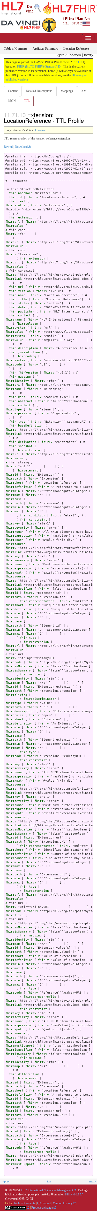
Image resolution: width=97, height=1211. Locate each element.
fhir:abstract (21, 401)
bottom (75, 54)
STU (79, 62)
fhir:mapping (20, 376)
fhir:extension (21, 217)
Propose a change (42, 1207)
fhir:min (12, 491)
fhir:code (13, 364)
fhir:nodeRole (21, 193)
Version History (62, 1203)
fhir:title (18, 299)
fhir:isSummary (18, 670)
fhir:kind (17, 397)
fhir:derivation (22, 442)
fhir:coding (26, 356)
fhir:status (15, 205)
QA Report (44, 1203)
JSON (12, 101)
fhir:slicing (16, 695)
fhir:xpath (14, 540)
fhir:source (15, 544)
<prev (61, 54)
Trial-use (40, 130)
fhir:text (17, 201)
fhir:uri (12, 385)
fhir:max (12, 495)
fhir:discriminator (40, 699)
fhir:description (23, 348)
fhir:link (13, 279)
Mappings (67, 91)
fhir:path (13, 478)
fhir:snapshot (21, 446)
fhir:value (14, 226)
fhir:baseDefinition (26, 425)
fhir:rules (14, 715)
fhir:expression (19, 413)
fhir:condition (32, 515)
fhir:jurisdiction (24, 352)
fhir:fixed (14, 915)
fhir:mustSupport (19, 1045)
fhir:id (15, 197)
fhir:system (15, 327)
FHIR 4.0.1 (72, 1194)
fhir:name (17, 295)
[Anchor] (86, 120)
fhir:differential (24, 1074)
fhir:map (12, 682)
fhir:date (17, 307)
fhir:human (14, 532)
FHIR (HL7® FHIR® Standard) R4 (39, 66)
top (49, 1181)
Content (13, 91)
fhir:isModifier (19, 588)
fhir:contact (20, 315)
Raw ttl (8, 147)
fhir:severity (17, 527)
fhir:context (20, 405)
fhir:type (13, 409)
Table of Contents (24, 1203)
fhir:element (27, 470)
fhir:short (14, 482)
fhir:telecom (27, 323)
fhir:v (32, 197)
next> (88, 54)
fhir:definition (19, 487)
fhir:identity (17, 381)
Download (21, 147)
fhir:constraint (33, 519)
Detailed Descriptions (39, 91)
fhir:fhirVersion (23, 372)
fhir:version (20, 291)
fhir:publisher (21, 311)
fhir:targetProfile (40, 997)
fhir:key (12, 523)
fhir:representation (37, 601)
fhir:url (12, 221)
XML (84, 91)
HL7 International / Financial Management (47, 1190)
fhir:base (13, 499)
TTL (26, 101)
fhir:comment (16, 858)
